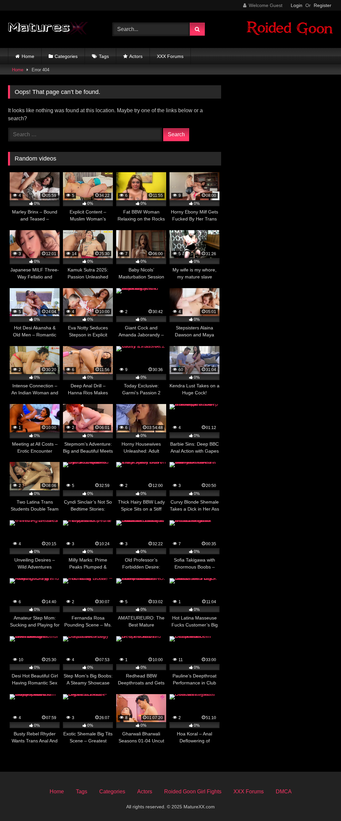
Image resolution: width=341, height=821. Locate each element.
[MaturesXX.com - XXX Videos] (52, 29)
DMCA (284, 791)
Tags (104, 56)
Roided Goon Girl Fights (192, 791)
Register (322, 5)
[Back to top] (320, 801)
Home (28, 56)
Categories (66, 56)
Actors (136, 56)
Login (296, 5)
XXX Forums (170, 56)
